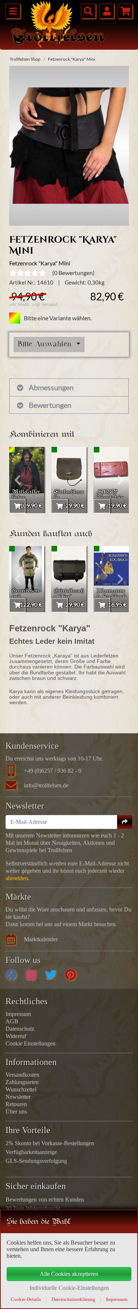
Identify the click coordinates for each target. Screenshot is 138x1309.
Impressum (18, 1014)
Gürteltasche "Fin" (69, 594)
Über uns (16, 1111)
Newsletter (18, 1097)
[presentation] (17, 480)
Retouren (16, 1104)
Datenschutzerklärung (73, 1299)
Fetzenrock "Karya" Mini (71, 59)
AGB (12, 1021)
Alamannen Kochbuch (111, 594)
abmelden (17, 878)
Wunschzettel (21, 1089)
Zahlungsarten (22, 1082)
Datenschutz (20, 1029)
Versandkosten (22, 1075)
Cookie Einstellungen (31, 1043)
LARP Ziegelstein (110, 495)
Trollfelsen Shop (25, 59)
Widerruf (16, 1036)
